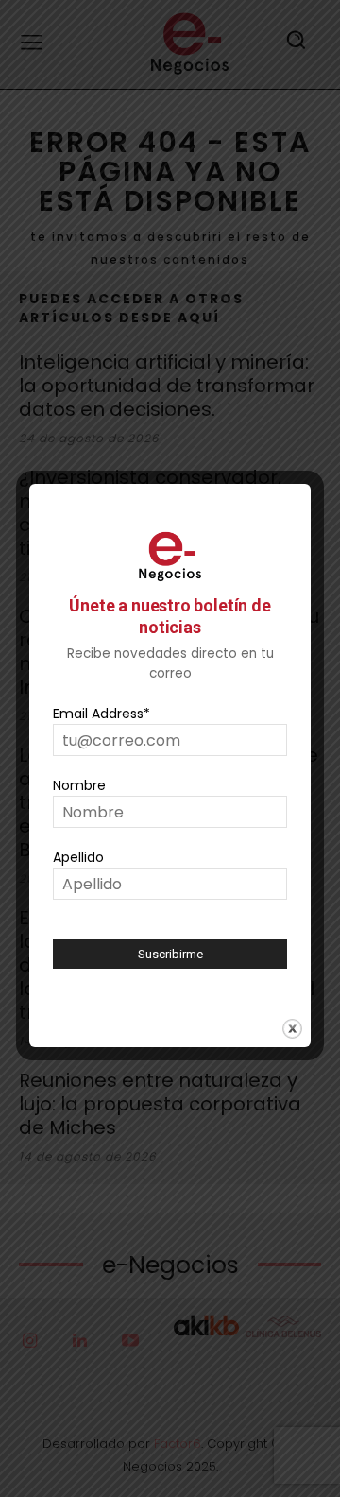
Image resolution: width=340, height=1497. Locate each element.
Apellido (78, 857)
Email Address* (101, 713)
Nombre (79, 785)
